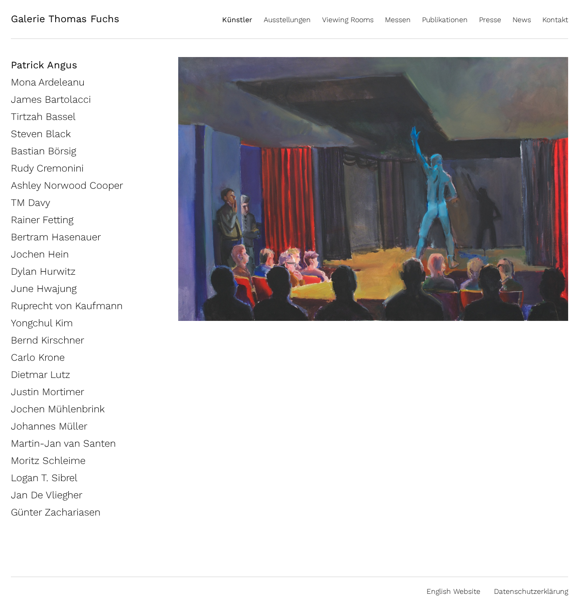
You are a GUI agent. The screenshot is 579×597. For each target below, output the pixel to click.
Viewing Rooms (348, 19)
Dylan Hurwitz (43, 271)
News (522, 19)
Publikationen (445, 19)
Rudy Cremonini (47, 168)
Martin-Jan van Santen (63, 443)
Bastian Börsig (43, 151)
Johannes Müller (49, 426)
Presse (490, 19)
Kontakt (555, 19)
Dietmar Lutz (40, 374)
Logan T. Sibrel (44, 477)
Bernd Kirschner (47, 340)
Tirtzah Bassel (43, 116)
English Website (453, 591)
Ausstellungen (287, 19)
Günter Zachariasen (55, 512)
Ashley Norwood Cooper (67, 185)
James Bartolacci (51, 99)
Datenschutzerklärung (531, 591)
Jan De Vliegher (46, 495)
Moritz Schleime (48, 460)
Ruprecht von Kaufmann (67, 305)
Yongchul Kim (42, 323)
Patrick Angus (44, 65)
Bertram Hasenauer (56, 237)
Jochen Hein (40, 254)
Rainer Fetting (42, 219)
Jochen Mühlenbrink (58, 409)
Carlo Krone (38, 357)
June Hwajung (43, 288)
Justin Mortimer (47, 391)
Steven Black (41, 133)
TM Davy (30, 202)
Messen (398, 19)
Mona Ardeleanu (48, 82)
